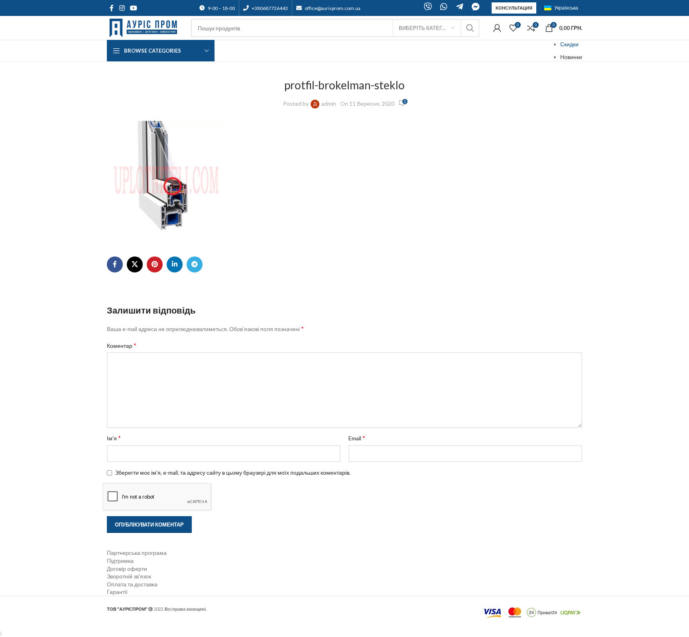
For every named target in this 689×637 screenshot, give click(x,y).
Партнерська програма (137, 552)
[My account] (497, 28)
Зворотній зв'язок (129, 576)
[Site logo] (145, 27)
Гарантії (117, 591)
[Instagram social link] (121, 8)
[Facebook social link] (111, 8)
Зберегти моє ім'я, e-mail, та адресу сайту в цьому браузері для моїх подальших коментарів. (232, 472)
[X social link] (135, 264)
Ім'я (114, 438)
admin (328, 103)
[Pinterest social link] (155, 264)
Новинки (571, 56)
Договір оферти (127, 568)
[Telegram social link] (195, 264)
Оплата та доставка (132, 584)
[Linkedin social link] (175, 264)
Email (356, 438)
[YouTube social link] (133, 8)
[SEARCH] (470, 28)
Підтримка (120, 560)
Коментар (121, 345)
